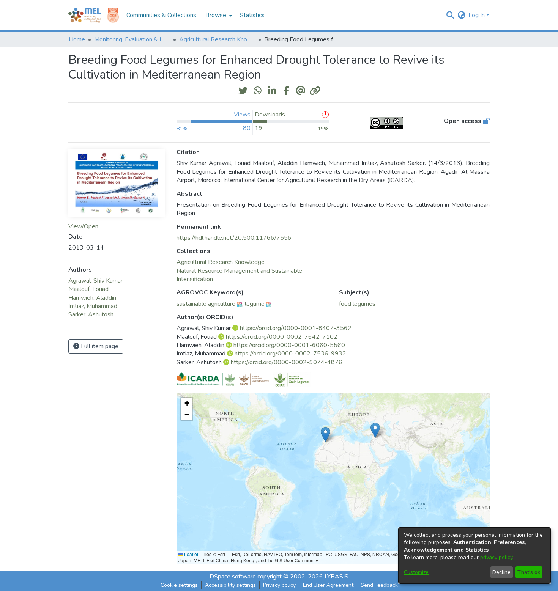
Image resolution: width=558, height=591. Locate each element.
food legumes (357, 304)
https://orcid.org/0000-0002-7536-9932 (290, 353)
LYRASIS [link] (336, 576)
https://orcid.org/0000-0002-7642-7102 (281, 337)
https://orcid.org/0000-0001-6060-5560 (289, 345)
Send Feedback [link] (379, 585)
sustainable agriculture (206, 304)
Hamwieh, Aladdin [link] (92, 298)
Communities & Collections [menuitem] (161, 15)
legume (255, 304)
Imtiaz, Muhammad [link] (92, 306)
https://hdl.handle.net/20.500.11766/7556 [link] (234, 238)
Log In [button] (477, 15)
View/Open (83, 226)
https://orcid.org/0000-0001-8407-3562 (296, 328)
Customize (416, 572)
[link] (221, 262)
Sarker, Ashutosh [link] (90, 314)
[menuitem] (218, 15)
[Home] (84, 15)
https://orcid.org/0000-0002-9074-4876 (286, 362)
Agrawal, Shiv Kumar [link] (95, 281)
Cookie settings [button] (179, 585)
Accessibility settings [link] (230, 585)
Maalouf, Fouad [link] (88, 289)
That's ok (528, 572)
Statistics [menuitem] (252, 15)
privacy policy (496, 557)
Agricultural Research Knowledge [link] (217, 39)
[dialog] (474, 555)
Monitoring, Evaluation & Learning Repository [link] (132, 39)
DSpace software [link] (233, 576)
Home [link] (77, 39)
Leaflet (190, 554)
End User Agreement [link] (328, 585)
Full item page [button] (98, 346)
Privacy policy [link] (279, 585)
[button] (450, 15)
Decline (501, 572)
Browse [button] (215, 15)
